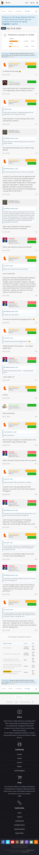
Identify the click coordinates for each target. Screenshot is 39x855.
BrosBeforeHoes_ (14, 131)
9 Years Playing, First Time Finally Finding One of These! (11, 660)
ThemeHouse (30, 850)
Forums (19, 754)
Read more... (11, 56)
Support (19, 817)
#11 (36, 380)
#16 (36, 494)
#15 (36, 463)
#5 (36, 194)
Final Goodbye (7, 648)
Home (19, 813)
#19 (36, 594)
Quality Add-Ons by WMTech (19, 847)
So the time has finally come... (12, 654)
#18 (36, 559)
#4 (36, 153)
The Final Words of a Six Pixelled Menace (12, 672)
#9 (36, 322)
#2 (36, 94)
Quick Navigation (19, 770)
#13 (36, 416)
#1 (36, 74)
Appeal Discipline (19, 829)
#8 (36, 295)
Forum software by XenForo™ (19, 845)
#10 (36, 351)
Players (19, 766)
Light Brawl (19, 697)
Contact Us (9, 702)
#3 (36, 124)
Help (16, 702)
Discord (19, 762)
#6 (36, 232)
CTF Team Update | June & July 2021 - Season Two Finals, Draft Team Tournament (12, 666)
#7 (36, 250)
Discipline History (19, 825)
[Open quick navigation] (36, 11)
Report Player (19, 833)
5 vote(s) (26, 41)
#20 (36, 630)
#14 (36, 445)
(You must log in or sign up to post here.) (19, 637)
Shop (19, 796)
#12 (36, 398)
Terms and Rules (25, 702)
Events (20, 758)
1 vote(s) (26, 46)
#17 (36, 527)
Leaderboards (19, 821)
